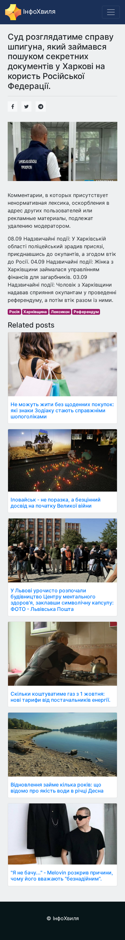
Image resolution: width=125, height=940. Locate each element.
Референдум (86, 311)
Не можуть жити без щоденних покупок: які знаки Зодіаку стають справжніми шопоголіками (62, 410)
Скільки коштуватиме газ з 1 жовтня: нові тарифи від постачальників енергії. (61, 697)
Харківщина (35, 311)
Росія (14, 311)
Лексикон (60, 311)
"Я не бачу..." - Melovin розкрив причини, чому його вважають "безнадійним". (62, 875)
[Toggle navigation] (111, 12)
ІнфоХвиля (38, 11)
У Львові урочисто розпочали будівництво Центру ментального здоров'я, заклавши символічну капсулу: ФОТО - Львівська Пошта (62, 599)
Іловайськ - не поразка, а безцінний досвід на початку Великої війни (56, 502)
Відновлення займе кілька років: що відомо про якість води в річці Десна (57, 787)
